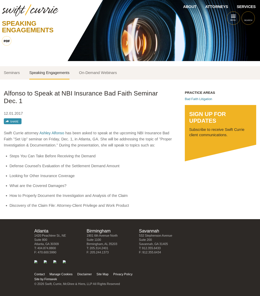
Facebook (57, 264)
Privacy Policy (122, 274)
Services (246, 7)
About (189, 7)
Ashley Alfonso (51, 133)
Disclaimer (84, 274)
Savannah (149, 230)
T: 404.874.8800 (45, 248)
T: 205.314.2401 (97, 248)
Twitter (48, 264)
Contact (39, 274)
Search (248, 20)
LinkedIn (38, 264)
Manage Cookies (61, 274)
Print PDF (6, 41)
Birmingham (99, 230)
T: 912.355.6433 (150, 248)
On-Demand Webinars (98, 73)
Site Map (102, 274)
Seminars (12, 73)
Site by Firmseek (45, 279)
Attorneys (216, 7)
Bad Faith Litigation (198, 99)
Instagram (67, 264)
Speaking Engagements (49, 73)
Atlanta (41, 230)
